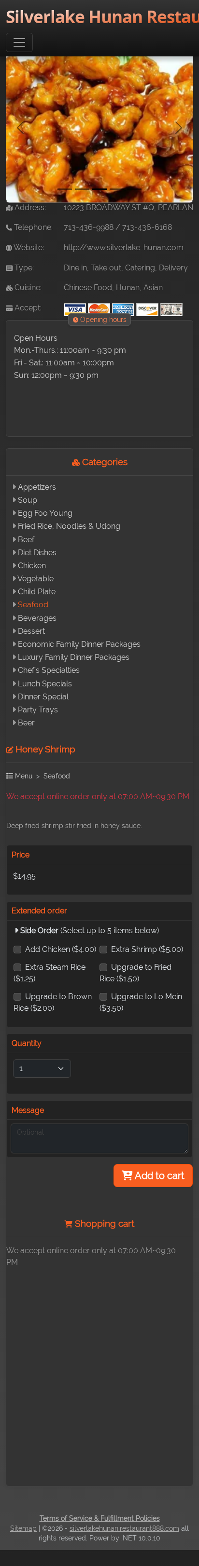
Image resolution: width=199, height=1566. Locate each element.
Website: (28, 247)
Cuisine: (27, 287)
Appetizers (37, 487)
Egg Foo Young (45, 513)
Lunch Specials (45, 683)
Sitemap (23, 1528)
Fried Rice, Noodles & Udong (69, 526)
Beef (26, 539)
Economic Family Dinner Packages (79, 644)
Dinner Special (43, 696)
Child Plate (37, 591)
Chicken (32, 565)
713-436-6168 (147, 227)
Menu (22, 776)
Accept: (27, 307)
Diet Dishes (37, 552)
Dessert (31, 631)
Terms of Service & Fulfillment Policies (100, 1518)
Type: (23, 267)
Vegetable (35, 578)
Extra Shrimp (147, 949)
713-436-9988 (89, 227)
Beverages (37, 618)
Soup (27, 500)
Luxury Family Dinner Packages (73, 657)
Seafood (33, 604)
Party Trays (38, 709)
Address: (29, 207)
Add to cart (159, 1175)
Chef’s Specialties (49, 670)
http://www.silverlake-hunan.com (124, 247)
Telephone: (32, 227)
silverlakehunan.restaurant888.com (124, 1528)
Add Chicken (60, 949)
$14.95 (24, 876)
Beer (26, 722)
